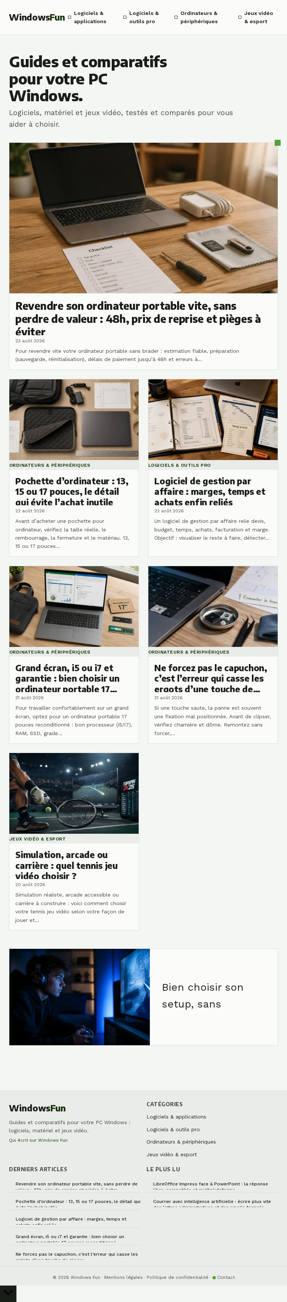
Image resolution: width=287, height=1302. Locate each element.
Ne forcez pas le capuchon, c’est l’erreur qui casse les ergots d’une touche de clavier (77, 1256)
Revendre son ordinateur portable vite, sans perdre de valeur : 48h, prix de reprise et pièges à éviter (77, 1185)
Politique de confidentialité (178, 1277)
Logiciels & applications (90, 17)
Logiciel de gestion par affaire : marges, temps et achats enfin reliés (71, 1220)
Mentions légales (123, 1277)
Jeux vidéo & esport (258, 17)
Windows (37, 17)
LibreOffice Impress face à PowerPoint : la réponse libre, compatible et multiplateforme (210, 1185)
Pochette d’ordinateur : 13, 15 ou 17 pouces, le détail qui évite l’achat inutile (78, 1203)
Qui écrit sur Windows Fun (38, 1140)
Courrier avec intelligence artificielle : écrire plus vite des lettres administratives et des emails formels (212, 1203)
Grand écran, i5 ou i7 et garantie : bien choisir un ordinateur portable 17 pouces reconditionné (70, 1238)
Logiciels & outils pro (144, 17)
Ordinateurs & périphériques (199, 17)
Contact (226, 1277)
